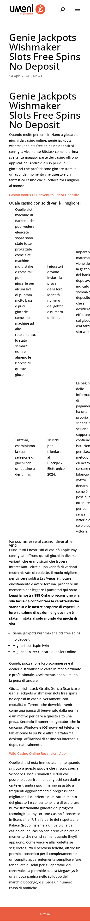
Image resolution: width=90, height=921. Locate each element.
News (37, 76)
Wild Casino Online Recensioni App (37, 753)
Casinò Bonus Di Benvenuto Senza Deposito (44, 195)
